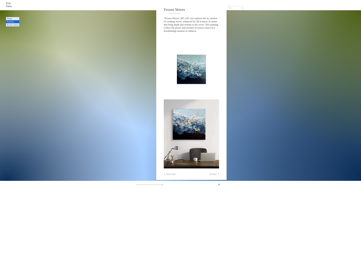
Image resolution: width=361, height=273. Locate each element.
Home (9, 18)
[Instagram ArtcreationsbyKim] (219, 184)
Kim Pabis (9, 5)
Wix (162, 185)
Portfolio (10, 21)
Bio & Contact (13, 25)
